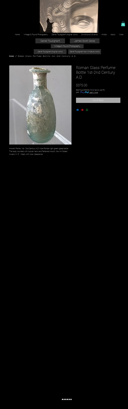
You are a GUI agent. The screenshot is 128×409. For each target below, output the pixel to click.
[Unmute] (47, 29)
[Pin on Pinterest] (82, 109)
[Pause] (42, 29)
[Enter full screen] (94, 29)
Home (11, 56)
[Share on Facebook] (77, 109)
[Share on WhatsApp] (87, 109)
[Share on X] (91, 109)
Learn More (93, 92)
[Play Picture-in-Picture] (90, 29)
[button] (123, 23)
